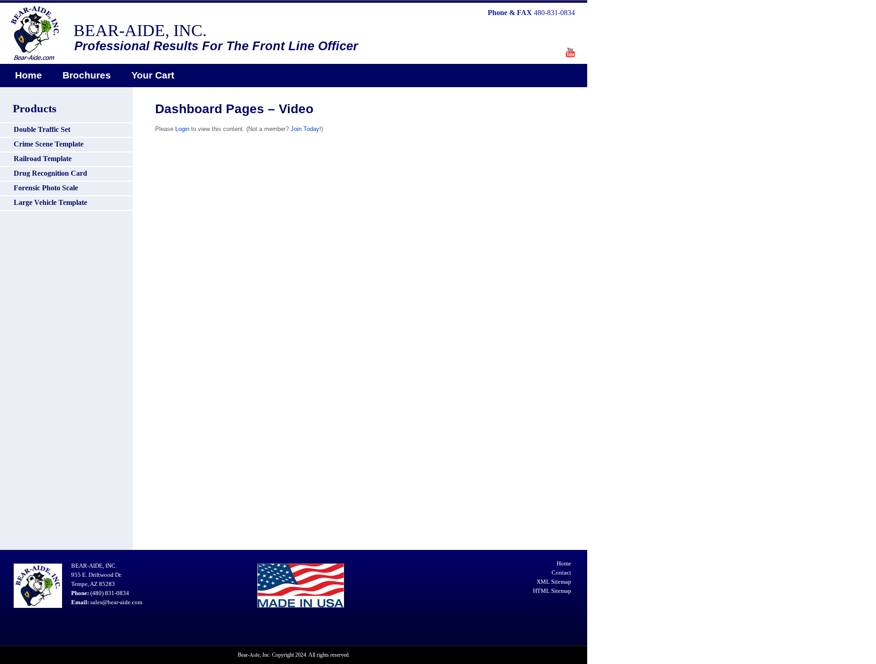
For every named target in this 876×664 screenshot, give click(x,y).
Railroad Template (43, 158)
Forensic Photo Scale (46, 188)
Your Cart (152, 75)
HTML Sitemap (552, 590)
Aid (253, 655)
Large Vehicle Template (50, 202)
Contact (561, 572)
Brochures (87, 75)
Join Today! (306, 128)
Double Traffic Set (42, 129)
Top (854, 642)
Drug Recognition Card (50, 173)
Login (182, 128)
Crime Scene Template (48, 144)
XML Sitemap (554, 581)
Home (28, 75)
